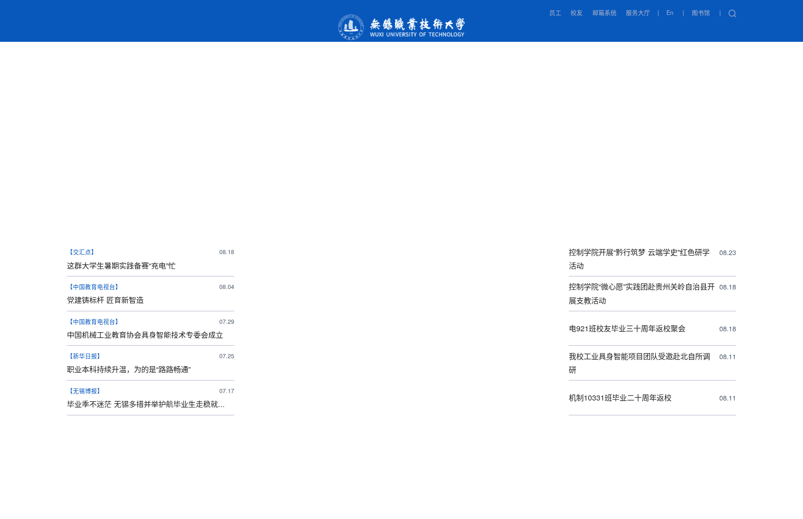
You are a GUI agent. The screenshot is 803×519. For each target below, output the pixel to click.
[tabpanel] (401, 145)
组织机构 (178, 29)
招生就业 (235, 29)
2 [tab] (377, 226)
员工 (555, 13)
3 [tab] (401, 226)
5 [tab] (451, 226)
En (669, 13)
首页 (76, 29)
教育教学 (290, 29)
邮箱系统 (604, 13)
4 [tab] (426, 226)
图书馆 (701, 13)
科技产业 (496, 29)
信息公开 (608, 29)
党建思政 (85, 47)
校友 (577, 13)
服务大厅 (638, 13)
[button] (732, 13)
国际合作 (552, 29)
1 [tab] (352, 226)
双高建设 (664, 29)
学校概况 (123, 29)
